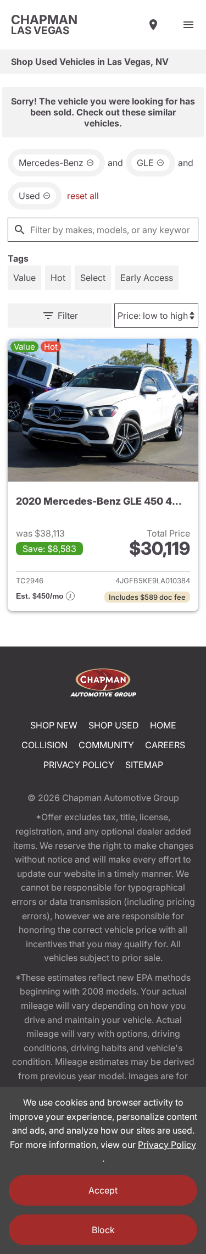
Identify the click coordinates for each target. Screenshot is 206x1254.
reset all (83, 195)
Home (163, 725)
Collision (44, 744)
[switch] (188, 24)
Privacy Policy (78, 764)
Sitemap (144, 764)
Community (106, 744)
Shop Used (113, 725)
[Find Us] (153, 24)
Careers (165, 744)
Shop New (53, 725)
